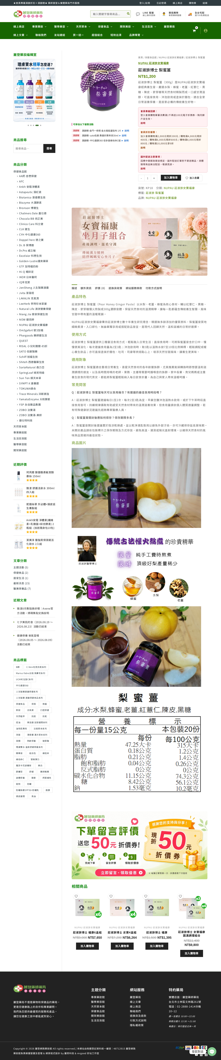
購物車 (192, 3)
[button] (44, 26)
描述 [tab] (74, 288)
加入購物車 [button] (87, 946)
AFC (21, 181)
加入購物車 (171, 177)
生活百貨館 (20, 438)
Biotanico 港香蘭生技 (32, 197)
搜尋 (49, 148)
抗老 (45, 716)
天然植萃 (20, 716)
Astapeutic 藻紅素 (30, 192)
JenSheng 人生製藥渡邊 (34, 287)
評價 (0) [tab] (100, 288)
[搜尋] (128, 14)
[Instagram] (201, 1054)
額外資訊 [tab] (86, 288)
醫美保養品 (20, 588)
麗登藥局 (135, 997)
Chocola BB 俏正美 (31, 218)
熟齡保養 (31, 740)
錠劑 (18, 783)
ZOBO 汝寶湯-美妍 (30, 415)
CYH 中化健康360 (29, 234)
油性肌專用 (21, 728)
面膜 (48, 790)
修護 (45, 703)
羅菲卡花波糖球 (23, 765)
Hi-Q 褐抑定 (26, 272)
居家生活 (18, 578)
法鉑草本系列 (40, 728)
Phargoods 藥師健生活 (33, 335)
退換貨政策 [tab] (115, 288)
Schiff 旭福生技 (28, 357)
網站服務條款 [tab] (134, 288)
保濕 (34, 703)
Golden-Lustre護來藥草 (33, 261)
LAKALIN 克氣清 (29, 298)
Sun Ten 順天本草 (30, 378)
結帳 (205, 3)
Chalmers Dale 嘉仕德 (33, 213)
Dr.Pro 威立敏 (27, 250)
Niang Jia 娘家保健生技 (33, 314)
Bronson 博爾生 (29, 208)
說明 (127, 130)
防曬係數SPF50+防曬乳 (27, 790)
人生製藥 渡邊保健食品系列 (29, 697)
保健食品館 (20, 171)
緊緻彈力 (35, 759)
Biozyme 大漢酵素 (30, 202)
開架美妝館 (20, 450)
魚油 (34, 796)
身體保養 (20, 777)
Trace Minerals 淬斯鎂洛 (34, 394)
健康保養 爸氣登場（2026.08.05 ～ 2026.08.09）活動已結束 (35, 640)
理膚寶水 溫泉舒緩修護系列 (29, 747)
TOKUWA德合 (27, 388)
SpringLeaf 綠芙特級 (31, 372)
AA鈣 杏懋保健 (28, 176)
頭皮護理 (20, 796)
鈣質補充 (47, 777)
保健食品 (18, 573)
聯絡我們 (135, 1011)
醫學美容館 (20, 444)
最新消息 (18, 583)
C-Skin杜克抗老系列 (36, 666)
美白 (40, 765)
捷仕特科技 (26, 420)
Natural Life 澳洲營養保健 (35, 309)
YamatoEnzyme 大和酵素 (34, 399)
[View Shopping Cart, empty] (194, 31)
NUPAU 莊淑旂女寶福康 (33, 325)
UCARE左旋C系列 (24, 679)
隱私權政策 (137, 1025)
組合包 (32, 753)
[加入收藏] (76, 896)
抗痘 (34, 716)
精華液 (19, 753)
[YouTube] (196, 1054)
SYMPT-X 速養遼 (29, 383)
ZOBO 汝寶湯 (27, 410)
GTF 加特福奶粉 (28, 266)
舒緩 (31, 771)
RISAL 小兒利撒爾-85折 (33, 346)
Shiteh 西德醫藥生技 (31, 362)
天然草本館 (20, 426)
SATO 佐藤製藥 (28, 351)
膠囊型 (19, 771)
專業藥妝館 (20, 432)
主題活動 (18, 567)
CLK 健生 (24, 229)
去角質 (30, 710)
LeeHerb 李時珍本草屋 (33, 303)
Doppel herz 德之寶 (31, 240)
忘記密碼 (161, 3)
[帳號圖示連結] (206, 31)
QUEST (23, 341)
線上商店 (177, 3)
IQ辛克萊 (24, 282)
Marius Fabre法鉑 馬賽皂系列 (30, 673)
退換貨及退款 (138, 1016)
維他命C (20, 759)
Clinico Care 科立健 (31, 224)
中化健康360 (22, 685)
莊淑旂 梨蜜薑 (155, 193)
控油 (18, 722)
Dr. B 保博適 (26, 245)
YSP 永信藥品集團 (30, 404)
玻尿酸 (46, 740)
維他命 (46, 753)
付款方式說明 (138, 1020)
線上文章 (135, 1002)
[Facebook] (206, 1054)
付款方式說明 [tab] (154, 288)
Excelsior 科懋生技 (30, 256)
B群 (18, 666)
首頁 (140, 57)
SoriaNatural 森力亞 (31, 367)
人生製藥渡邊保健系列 (27, 691)
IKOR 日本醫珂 (28, 277)
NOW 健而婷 (26, 319)
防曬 (29, 783)
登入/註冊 (144, 3)
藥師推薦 (44, 771)
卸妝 (18, 710)
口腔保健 (44, 710)
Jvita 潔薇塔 (26, 293)
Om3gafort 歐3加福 (31, 330)
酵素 (34, 777)
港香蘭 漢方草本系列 (37, 734)
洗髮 (18, 734)
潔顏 (18, 740)
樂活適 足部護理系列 (37, 722)
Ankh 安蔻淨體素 (29, 187)
